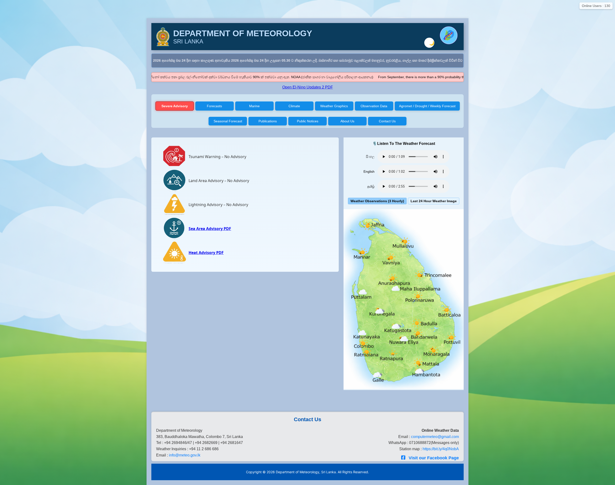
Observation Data (374, 106)
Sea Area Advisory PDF (210, 228)
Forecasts (214, 106)
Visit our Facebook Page (433, 457)
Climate (294, 106)
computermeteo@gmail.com (435, 437)
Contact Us (387, 121)
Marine (254, 106)
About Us (347, 121)
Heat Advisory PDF (206, 252)
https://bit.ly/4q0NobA (441, 449)
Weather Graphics (334, 106)
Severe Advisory (174, 106)
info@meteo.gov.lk (184, 455)
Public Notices (307, 121)
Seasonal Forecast (228, 121)
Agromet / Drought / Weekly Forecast (427, 106)
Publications (267, 121)
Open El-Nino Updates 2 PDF (307, 87)
